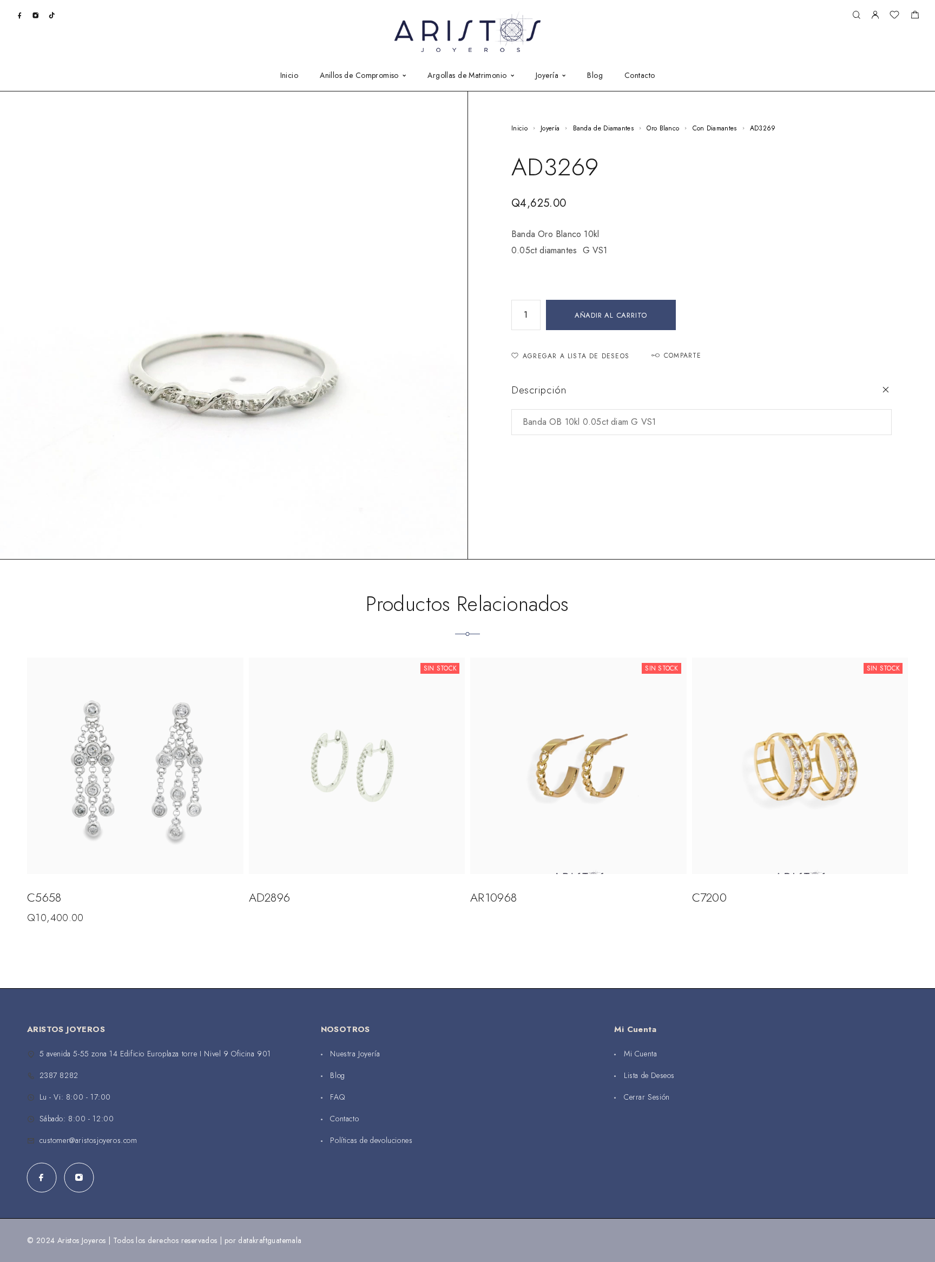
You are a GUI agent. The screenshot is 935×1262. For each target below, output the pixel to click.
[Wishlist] (894, 16)
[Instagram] (35, 15)
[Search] (856, 15)
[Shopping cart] (915, 16)
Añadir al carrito (611, 315)
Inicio (289, 75)
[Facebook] (19, 15)
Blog (595, 75)
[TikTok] (51, 15)
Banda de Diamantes (603, 128)
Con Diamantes (715, 128)
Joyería (547, 75)
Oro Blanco (663, 128)
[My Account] (875, 15)
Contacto (639, 75)
